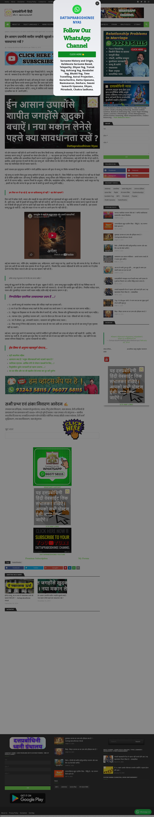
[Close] (97, 3)
